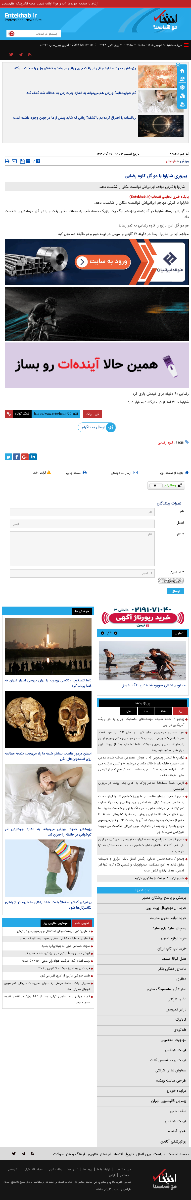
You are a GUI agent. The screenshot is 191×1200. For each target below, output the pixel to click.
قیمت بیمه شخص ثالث (168, 1060)
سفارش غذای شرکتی (170, 1070)
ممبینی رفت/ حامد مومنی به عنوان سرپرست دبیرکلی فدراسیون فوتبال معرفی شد (47, 986)
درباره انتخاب (123, 1169)
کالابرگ (180, 1020)
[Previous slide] (115, 633)
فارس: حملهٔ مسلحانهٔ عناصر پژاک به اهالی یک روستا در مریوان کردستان (141, 785)
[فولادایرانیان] (97, 262)
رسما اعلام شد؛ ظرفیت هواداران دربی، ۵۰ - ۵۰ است (56, 960)
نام (182, 511)
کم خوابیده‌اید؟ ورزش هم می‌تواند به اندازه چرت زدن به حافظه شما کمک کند (81, 93)
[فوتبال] (182, 87)
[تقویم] (182, 95)
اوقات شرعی (44, 3)
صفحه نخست (178, 1154)
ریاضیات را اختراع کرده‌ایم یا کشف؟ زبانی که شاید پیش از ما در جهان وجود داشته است (74, 117)
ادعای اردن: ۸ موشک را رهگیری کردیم (159, 878)
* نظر (180, 534)
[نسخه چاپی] (7, 161)
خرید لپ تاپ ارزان (171, 948)
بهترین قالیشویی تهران (168, 1101)
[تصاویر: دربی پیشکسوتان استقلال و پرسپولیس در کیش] (142, 660)
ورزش (184, 161)
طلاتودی (180, 1030)
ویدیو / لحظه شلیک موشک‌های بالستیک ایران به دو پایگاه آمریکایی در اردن (141, 721)
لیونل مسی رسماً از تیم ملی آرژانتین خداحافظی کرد (57, 953)
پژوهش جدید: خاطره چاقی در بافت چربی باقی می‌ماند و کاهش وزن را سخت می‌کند (75, 68)
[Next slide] (102, 633)
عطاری (181, 979)
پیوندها (72, 3)
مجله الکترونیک (25, 3)
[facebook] (16, 456)
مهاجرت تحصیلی (173, 1040)
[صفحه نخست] (182, 70)
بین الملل (143, 1154)
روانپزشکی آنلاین (173, 1141)
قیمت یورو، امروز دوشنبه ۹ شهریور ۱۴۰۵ (64, 968)
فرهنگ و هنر (75, 1154)
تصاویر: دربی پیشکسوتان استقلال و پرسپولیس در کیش (146, 687)
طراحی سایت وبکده (171, 1081)
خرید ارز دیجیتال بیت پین (165, 908)
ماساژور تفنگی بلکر (172, 969)
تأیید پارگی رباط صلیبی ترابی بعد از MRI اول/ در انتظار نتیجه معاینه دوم (47, 999)
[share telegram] (20, 55)
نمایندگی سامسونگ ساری (166, 989)
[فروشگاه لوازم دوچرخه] (97, 314)
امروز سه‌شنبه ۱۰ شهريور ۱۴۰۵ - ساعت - (153, 45)
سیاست (159, 1154)
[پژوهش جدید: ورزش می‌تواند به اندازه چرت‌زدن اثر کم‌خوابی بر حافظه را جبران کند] (48, 794)
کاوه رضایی (165, 442)
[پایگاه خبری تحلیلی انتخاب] (167, 22)
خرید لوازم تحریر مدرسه (168, 918)
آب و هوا (60, 3)
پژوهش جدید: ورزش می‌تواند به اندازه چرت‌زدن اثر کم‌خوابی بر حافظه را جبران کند (48, 831)
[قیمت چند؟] (182, 78)
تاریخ (130, 1154)
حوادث (58, 1154)
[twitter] (8, 456)
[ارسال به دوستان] (14, 161)
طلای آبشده (177, 1131)
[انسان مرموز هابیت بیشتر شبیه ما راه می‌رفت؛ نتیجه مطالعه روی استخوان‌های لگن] (48, 719)
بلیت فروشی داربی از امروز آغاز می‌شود (65, 975)
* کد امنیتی (176, 572)
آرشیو (112, 1175)
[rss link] (32, 1153)
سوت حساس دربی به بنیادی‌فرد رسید (66, 946)
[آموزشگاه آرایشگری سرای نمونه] (97, 365)
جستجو (124, 1175)
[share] (11, 55)
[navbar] (186, 45)
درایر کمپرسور (176, 1009)
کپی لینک (92, 414)
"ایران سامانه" (103, 1189)
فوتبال (171, 161)
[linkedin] (33, 456)
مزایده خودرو (176, 1091)
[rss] (30, 55)
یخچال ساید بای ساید (169, 928)
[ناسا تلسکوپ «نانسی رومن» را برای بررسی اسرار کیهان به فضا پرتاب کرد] (48, 646)
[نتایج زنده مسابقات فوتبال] (182, 104)
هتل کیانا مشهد (174, 959)
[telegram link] (23, 1153)
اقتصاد (118, 1154)
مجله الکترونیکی (33, 1169)
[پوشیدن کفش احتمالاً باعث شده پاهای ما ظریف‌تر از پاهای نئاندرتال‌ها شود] (48, 868)
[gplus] (25, 456)
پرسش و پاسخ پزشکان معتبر (164, 898)
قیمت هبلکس (175, 1050)
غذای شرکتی (177, 999)
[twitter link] (14, 1153)
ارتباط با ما (103, 1169)
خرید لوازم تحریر (173, 938)
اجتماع (105, 1154)
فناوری (93, 1154)
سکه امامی (178, 1111)
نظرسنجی (8, 3)
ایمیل (180, 522)
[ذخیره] (22, 161)
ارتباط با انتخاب (88, 3)
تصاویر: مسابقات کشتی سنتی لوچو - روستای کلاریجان (55, 938)
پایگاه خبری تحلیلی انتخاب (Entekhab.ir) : (158, 196)
